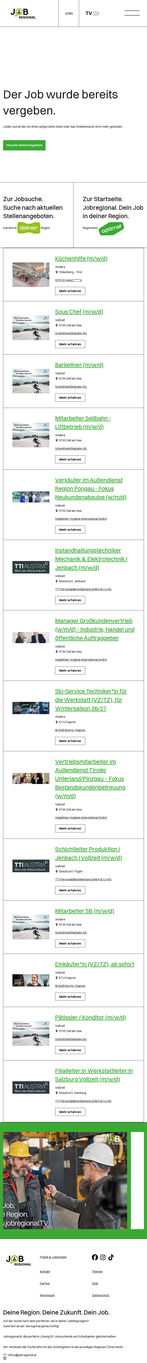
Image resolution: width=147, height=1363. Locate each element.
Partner (45, 1283)
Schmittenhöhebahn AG (71, 333)
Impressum (47, 1295)
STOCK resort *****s (68, 280)
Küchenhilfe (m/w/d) (81, 258)
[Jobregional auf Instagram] (103, 1257)
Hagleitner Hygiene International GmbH (81, 519)
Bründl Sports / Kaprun (70, 730)
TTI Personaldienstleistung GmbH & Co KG (83, 589)
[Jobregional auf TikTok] (111, 1257)
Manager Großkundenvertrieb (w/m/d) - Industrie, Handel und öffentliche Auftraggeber (95, 629)
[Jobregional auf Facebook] (95, 1257)
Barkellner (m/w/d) (79, 364)
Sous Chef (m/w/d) (79, 311)
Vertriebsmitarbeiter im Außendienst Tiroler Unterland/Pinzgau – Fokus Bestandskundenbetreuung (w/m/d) (90, 779)
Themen (97, 1271)
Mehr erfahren (70, 291)
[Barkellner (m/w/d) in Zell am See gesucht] (31, 381)
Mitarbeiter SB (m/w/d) (84, 911)
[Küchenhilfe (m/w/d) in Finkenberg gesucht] (31, 274)
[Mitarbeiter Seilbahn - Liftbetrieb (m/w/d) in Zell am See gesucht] (31, 435)
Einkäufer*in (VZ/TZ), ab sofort (94, 964)
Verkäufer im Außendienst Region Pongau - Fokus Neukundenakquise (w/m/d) (91, 489)
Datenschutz (100, 1295)
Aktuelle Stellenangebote (24, 145)
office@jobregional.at (22, 1355)
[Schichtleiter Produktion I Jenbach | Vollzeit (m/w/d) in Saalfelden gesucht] (31, 866)
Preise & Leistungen (53, 1257)
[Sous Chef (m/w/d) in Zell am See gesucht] (31, 327)
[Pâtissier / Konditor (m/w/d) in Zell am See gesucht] (31, 1033)
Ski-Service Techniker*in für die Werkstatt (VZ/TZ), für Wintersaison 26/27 (91, 700)
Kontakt (45, 1271)
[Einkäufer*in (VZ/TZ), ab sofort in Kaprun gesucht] (31, 980)
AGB (95, 1283)
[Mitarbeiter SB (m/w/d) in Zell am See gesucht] (31, 927)
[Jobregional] (18, 1260)
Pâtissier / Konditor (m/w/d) (90, 1017)
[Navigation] (133, 12)
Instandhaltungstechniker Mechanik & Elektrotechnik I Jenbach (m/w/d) (91, 559)
